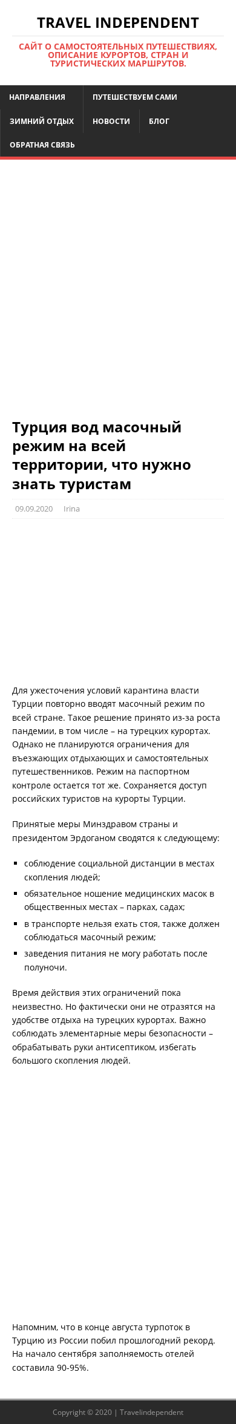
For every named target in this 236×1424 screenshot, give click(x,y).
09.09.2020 (34, 508)
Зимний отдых (42, 121)
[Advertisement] (118, 294)
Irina (72, 508)
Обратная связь (42, 145)
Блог (159, 121)
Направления (37, 97)
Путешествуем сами (135, 97)
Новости (111, 121)
